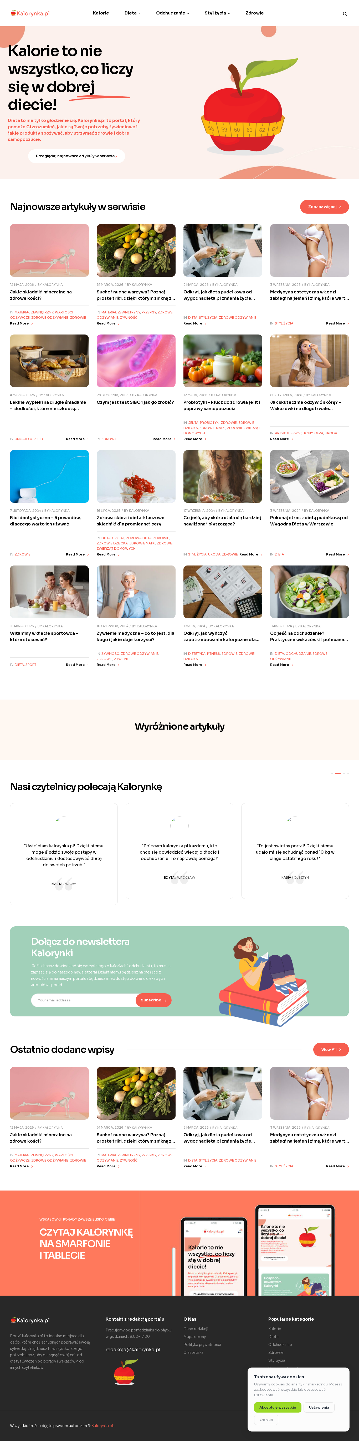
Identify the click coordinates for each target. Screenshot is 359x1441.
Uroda (331, 433)
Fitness (213, 654)
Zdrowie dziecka (112, 543)
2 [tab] (338, 773)
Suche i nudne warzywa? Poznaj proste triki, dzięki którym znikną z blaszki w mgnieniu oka (134, 298)
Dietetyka (197, 654)
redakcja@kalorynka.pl (133, 1350)
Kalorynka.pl (102, 1425)
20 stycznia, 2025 (286, 395)
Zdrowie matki (212, 428)
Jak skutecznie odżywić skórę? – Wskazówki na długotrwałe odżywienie (305, 409)
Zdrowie (78, 317)
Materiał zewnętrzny (34, 312)
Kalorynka (53, 285)
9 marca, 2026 (196, 285)
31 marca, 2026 (110, 285)
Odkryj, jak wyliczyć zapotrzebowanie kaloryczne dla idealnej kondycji (219, 640)
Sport (30, 665)
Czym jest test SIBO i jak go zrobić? (135, 402)
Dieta (192, 317)
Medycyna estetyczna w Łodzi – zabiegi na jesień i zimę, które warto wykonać (309, 298)
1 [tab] (332, 773)
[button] (324, 207)
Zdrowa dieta (139, 538)
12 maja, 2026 (22, 285)
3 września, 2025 (285, 285)
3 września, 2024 (285, 511)
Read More (19, 323)
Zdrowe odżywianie (50, 317)
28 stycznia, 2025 (113, 395)
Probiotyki (209, 423)
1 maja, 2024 (194, 626)
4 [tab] (348, 773)
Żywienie (122, 659)
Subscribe (151, 1000)
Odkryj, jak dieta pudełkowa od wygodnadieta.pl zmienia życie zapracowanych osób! (217, 298)
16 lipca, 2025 (108, 511)
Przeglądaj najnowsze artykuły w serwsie (75, 156)
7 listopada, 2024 (25, 511)
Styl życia (208, 317)
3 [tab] (344, 773)
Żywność (129, 317)
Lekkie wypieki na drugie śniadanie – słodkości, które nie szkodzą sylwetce (48, 409)
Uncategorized (29, 439)
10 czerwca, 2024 (112, 626)
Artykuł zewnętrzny (294, 433)
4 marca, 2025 (22, 395)
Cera (318, 433)
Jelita (193, 423)
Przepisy (149, 312)
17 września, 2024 (199, 511)
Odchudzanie (298, 654)
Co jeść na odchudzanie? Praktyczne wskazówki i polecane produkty (307, 640)
